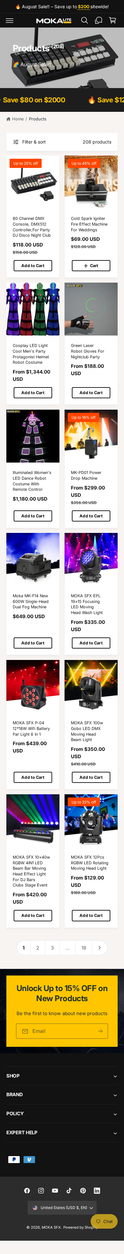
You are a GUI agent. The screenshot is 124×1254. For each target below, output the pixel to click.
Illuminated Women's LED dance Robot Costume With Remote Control (32, 481)
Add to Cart (32, 265)
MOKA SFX (51, 1227)
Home (18, 118)
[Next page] (99, 947)
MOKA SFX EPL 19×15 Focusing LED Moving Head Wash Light (87, 604)
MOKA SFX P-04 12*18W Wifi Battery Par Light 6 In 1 (31, 728)
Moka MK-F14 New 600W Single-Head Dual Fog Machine (31, 601)
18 (83, 948)
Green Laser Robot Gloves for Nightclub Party (87, 351)
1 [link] (23, 948)
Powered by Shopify (80, 1227)
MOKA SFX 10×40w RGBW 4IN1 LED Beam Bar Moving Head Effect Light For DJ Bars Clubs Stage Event (31, 871)
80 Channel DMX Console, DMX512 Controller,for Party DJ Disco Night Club (32, 227)
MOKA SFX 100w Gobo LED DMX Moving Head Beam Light (87, 731)
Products (37, 118)
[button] (10, 20)
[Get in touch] (99, 20)
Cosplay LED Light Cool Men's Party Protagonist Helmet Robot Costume (31, 354)
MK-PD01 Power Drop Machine (86, 475)
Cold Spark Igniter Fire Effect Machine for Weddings (89, 224)
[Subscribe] (100, 1031)
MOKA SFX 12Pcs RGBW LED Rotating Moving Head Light (89, 863)
